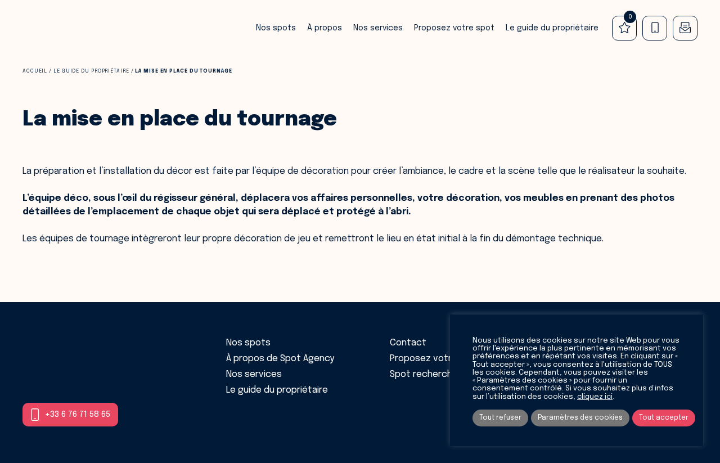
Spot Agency (59, 28)
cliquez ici (595, 397)
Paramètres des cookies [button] (580, 418)
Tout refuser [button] (500, 418)
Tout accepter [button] (663, 418)
